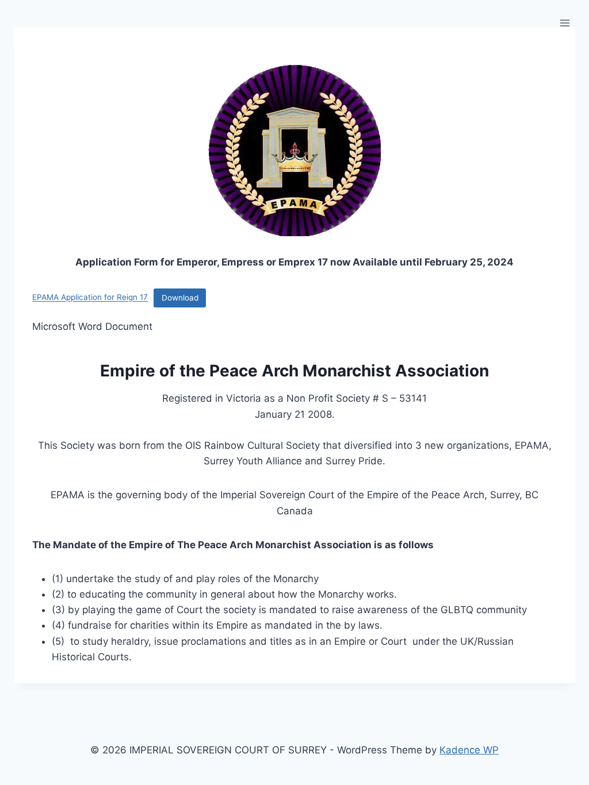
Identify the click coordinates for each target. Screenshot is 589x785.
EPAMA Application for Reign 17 (90, 297)
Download (180, 297)
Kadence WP (469, 750)
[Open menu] (564, 23)
